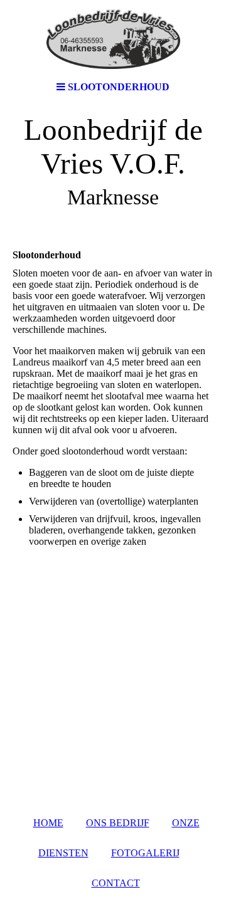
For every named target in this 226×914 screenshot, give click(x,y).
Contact (116, 883)
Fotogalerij (145, 853)
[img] (113, 37)
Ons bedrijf (117, 822)
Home (48, 822)
